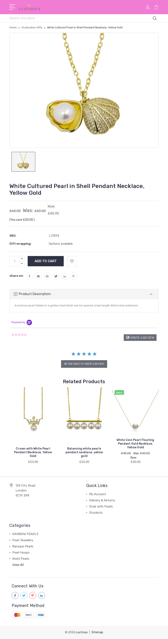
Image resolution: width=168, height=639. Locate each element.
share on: (16, 276)
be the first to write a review (84, 363)
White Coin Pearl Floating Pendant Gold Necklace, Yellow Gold (135, 443)
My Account (97, 494)
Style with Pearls (101, 506)
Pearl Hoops (21, 552)
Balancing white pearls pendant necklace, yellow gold (84, 452)
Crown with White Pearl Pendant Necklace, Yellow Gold (33, 452)
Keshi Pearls (20, 559)
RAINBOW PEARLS (25, 534)
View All (18, 565)
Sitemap (97, 632)
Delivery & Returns (102, 500)
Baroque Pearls (22, 546)
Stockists (96, 512)
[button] (140, 337)
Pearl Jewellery (22, 540)
